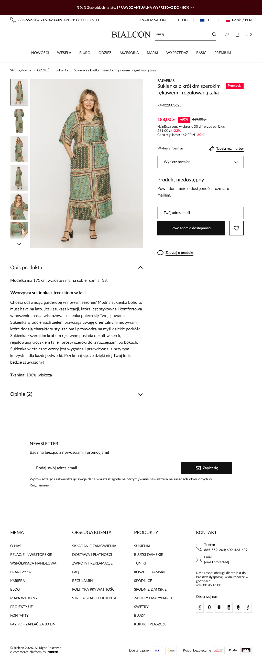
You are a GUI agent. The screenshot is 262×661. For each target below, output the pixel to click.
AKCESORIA (129, 53)
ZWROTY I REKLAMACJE (92, 563)
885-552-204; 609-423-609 (226, 550)
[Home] (131, 34)
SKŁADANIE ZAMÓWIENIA (94, 546)
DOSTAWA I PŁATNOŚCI (92, 555)
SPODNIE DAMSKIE (150, 589)
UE (210, 20)
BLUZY (139, 615)
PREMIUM (222, 53)
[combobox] (200, 162)
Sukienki (62, 70)
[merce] (52, 652)
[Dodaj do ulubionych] (236, 228)
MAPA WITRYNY (24, 598)
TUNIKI (140, 563)
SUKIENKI (142, 546)
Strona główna (20, 70)
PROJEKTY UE (21, 607)
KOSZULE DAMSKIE (150, 572)
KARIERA (17, 581)
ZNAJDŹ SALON (152, 20)
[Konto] (237, 34)
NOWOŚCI (40, 53)
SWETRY (141, 607)
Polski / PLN (242, 20)
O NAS (15, 546)
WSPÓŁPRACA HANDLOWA (33, 563)
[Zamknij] (249, 8)
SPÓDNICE (143, 581)
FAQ (75, 572)
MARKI (152, 53)
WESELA (64, 53)
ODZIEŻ (105, 53)
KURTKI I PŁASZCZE (150, 624)
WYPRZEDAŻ (177, 53)
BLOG (183, 20)
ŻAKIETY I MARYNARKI (153, 598)
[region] (19, 163)
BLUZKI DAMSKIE (148, 555)
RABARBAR (165, 80)
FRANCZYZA (20, 572)
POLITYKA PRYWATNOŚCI (93, 589)
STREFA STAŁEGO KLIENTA (94, 598)
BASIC (201, 53)
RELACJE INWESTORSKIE (31, 555)
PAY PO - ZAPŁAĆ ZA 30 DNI (33, 624)
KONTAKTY (19, 615)
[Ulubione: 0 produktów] (226, 34)
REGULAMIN (82, 581)
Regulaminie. (39, 485)
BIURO (84, 53)
